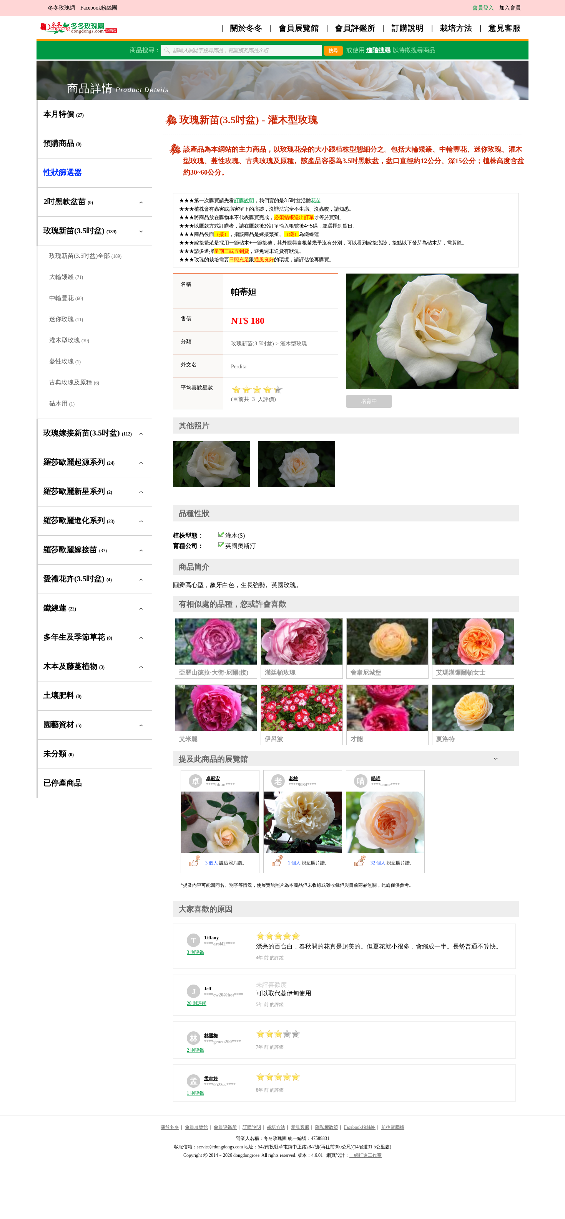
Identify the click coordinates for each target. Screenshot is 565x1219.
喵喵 (376, 778)
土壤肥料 (62, 695)
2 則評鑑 (195, 1050)
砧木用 (62, 403)
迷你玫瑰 (66, 319)
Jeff (207, 988)
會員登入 (483, 8)
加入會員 (510, 8)
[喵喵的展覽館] (385, 822)
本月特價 (63, 114)
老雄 (293, 778)
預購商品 (62, 143)
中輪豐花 (66, 298)
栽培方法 (456, 28)
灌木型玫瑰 (69, 340)
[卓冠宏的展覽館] (220, 822)
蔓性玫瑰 (65, 361)
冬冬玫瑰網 (61, 8)
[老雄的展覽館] (303, 822)
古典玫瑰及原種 (74, 382)
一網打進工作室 (365, 1155)
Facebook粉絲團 (98, 8)
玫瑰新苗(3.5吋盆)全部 (85, 255)
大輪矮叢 (66, 277)
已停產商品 (62, 783)
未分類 (58, 753)
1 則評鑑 (195, 1093)
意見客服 (505, 28)
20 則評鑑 (196, 1003)
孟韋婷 (211, 1078)
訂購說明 (408, 28)
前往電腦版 (392, 1127)
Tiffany (211, 937)
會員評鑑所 (355, 28)
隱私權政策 (326, 1127)
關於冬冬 (246, 28)
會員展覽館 (299, 28)
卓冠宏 (213, 778)
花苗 (316, 200)
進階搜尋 (378, 50)
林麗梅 (211, 1035)
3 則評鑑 (195, 952)
